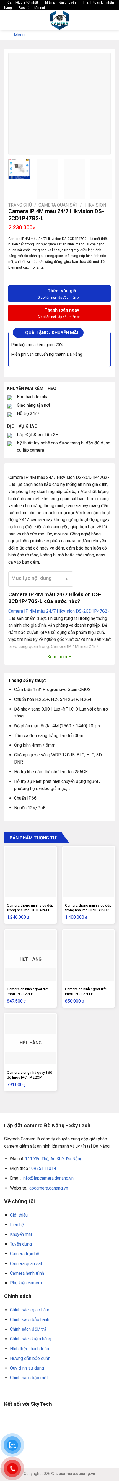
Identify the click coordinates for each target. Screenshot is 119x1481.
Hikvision (95, 205)
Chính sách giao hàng (30, 1310)
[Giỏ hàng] (112, 20)
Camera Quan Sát (57, 205)
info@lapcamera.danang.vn (48, 1178)
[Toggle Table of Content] (61, 579)
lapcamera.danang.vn (48, 1188)
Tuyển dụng (21, 1244)
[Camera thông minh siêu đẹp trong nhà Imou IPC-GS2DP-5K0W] (88, 872)
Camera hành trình (27, 1273)
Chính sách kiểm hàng (30, 1338)
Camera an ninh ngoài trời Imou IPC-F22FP (27, 991)
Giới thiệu (19, 1215)
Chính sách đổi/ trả (28, 1329)
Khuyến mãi (21, 1234)
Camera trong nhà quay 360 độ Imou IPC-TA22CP (29, 1075)
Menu (19, 35)
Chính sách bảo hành (29, 1319)
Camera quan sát (26, 1263)
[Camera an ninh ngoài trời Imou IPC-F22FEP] (88, 955)
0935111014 (43, 1168)
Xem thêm (57, 656)
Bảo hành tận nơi (31, 8)
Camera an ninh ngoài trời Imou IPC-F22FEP (86, 991)
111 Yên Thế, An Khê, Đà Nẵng (53, 1158)
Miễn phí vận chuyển (60, 2)
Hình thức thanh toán (29, 1348)
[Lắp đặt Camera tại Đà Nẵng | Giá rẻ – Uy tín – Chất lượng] (60, 20)
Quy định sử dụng (27, 1368)
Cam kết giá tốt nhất (22, 2)
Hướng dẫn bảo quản (30, 1358)
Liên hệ (17, 1224)
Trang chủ (20, 205)
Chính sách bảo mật (29, 1377)
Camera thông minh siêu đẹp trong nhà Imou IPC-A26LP (30, 907)
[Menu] (7, 20)
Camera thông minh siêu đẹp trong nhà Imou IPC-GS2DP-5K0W (88, 910)
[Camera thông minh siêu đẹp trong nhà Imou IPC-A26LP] (30, 872)
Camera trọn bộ (24, 1253)
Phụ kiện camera (26, 1283)
